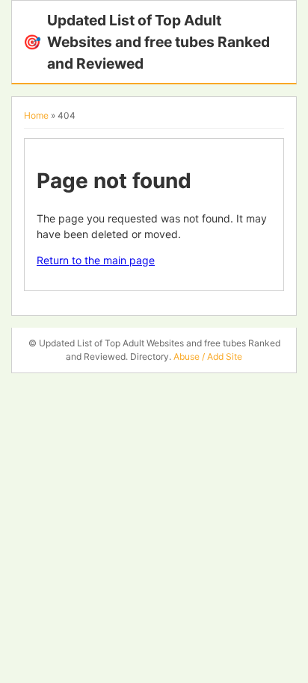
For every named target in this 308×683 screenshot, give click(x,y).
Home (36, 115)
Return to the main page (96, 260)
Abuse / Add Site (207, 356)
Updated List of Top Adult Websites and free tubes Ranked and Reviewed (146, 41)
